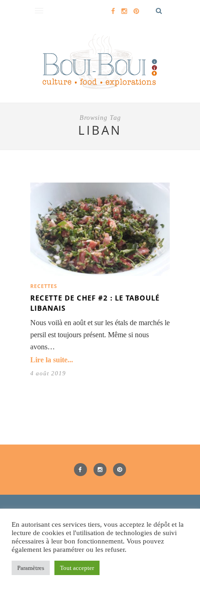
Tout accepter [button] (77, 567)
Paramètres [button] (30, 567)
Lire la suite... (51, 360)
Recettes (43, 285)
